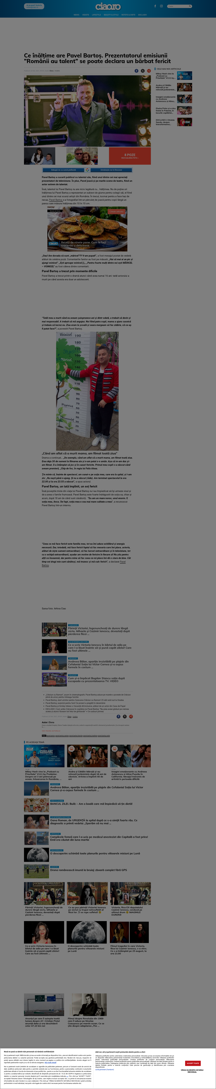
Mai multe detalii (50, 1063)
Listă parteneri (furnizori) (104, 1070)
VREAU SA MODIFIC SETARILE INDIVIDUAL (192, 1071)
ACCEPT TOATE (193, 1063)
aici (67, 1076)
